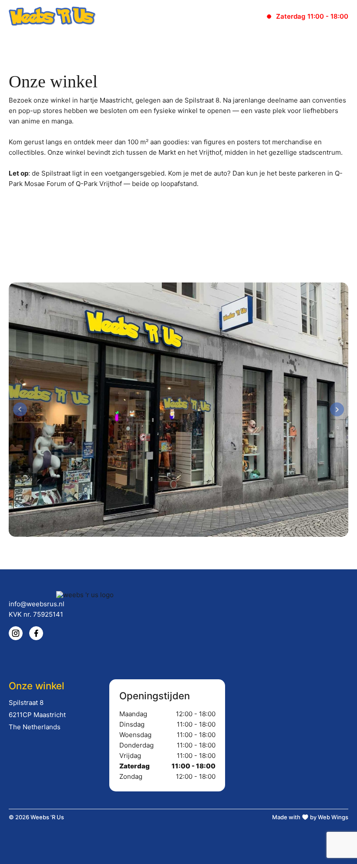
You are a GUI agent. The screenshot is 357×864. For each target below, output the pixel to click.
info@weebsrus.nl (36, 604)
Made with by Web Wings (310, 817)
